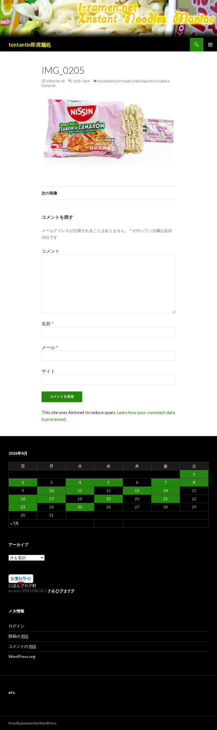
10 (51, 490)
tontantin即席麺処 (29, 45)
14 (165, 490)
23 (23, 506)
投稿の (18, 636)
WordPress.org (21, 656)
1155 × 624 (81, 81)
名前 (47, 323)
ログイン (16, 625)
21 (165, 498)
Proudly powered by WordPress (32, 723)
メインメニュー (210, 44)
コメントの (22, 646)
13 (137, 490)
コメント (51, 251)
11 (80, 490)
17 (51, 498)
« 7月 (14, 523)
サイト (48, 371)
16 (23, 498)
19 (108, 498)
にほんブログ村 (22, 585)
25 (80, 506)
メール (50, 347)
